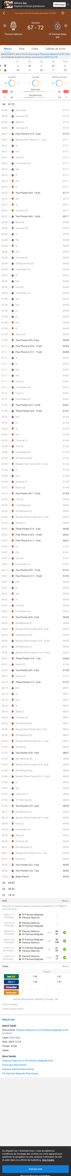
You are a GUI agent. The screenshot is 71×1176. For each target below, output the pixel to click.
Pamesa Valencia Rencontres (18, 1069)
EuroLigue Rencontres (14, 1064)
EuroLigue (14, 1037)
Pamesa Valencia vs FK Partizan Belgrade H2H (27, 1060)
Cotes (5, 966)
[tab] (7, 48)
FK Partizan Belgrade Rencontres (20, 1073)
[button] (35, 104)
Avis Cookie (48, 1160)
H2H (4, 900)
